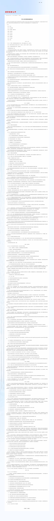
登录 (39, 2)
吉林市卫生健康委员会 (15, 15)
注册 (41, 2)
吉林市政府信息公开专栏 (8, 15)
